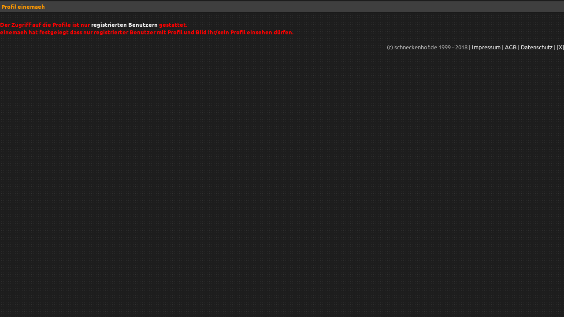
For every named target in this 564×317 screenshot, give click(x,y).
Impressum (486, 47)
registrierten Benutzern (124, 24)
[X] (560, 47)
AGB (510, 47)
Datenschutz (537, 47)
